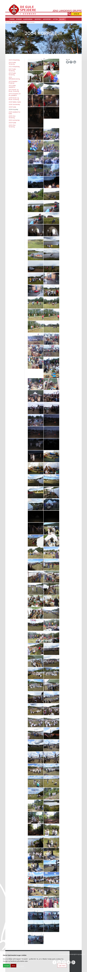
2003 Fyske (12, 122)
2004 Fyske (12, 107)
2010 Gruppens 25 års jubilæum (14, 94)
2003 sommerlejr (14, 120)
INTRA (76, 14)
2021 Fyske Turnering (12, 70)
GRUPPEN (38, 19)
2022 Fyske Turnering (12, 63)
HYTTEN (55, 19)
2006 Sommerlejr (14, 104)
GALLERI (61, 19)
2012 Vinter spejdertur (12, 86)
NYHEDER (19, 19)
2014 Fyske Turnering (12, 74)
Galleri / (23, 22)
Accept (6, 965)
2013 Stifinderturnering (14, 78)
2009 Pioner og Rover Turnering (14, 98)
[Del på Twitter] (67, 62)
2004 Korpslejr (13, 109)
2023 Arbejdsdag (14, 60)
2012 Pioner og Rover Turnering (14, 90)
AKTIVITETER (47, 19)
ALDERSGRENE (27, 19)
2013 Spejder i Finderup (13, 82)
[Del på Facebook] (70, 62)
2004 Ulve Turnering (12, 116)
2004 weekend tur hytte (14, 112)
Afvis (13, 965)
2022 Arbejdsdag (14, 66)
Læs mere (62, 965)
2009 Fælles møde (15, 102)
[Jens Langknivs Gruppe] (22, 9)
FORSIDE (12, 19)
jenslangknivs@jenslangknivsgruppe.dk (72, 954)
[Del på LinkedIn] (74, 62)
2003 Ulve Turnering (12, 126)
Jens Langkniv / (16, 22)
